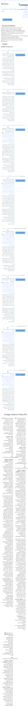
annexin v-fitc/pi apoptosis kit (11, 176)
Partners (25, 13)
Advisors (25, 11)
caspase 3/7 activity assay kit (10, 275)
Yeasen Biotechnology (20, 228)
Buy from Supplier (7, 19)
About (26, 6)
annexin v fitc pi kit (7, 228)
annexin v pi (13, 326)
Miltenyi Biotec (22, 326)
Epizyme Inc (23, 370)
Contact (26, 14)
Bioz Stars (25, 15)
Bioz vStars (25, 17)
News (26, 7)
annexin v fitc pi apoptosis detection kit (14, 50)
